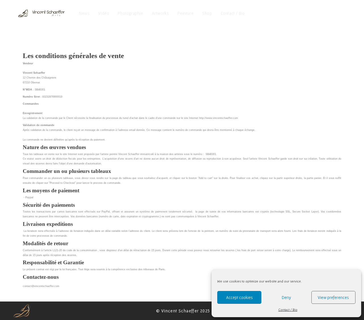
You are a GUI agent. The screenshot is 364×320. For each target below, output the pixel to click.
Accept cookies (239, 297)
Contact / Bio (287, 309)
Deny (286, 297)
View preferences (333, 297)
